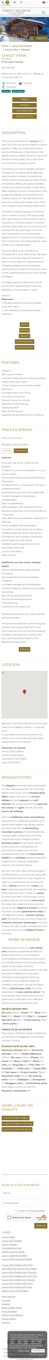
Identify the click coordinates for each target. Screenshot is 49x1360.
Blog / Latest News (12, 1307)
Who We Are (8, 1296)
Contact (6, 1300)
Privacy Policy (37, 1211)
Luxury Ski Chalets (22, 45)
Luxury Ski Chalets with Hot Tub (19, 1276)
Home (5, 45)
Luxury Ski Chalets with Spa (17, 1287)
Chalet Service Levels (13, 1251)
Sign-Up (41, 1225)
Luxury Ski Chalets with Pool (17, 1265)
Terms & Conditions (12, 1315)
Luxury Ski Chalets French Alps (17, 1123)
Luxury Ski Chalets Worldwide (17, 1129)
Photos (41, 38)
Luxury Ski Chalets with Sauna (18, 1280)
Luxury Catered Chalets (14, 1255)
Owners (6, 1304)
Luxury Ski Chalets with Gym (17, 1283)
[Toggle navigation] (43, 12)
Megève (25, 49)
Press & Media (9, 1311)
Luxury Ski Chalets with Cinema (19, 1272)
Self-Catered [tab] (21, 450)
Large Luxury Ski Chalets (15, 1291)
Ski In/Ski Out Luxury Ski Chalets (19, 1268)
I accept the (31, 1211)
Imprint (6, 1322)
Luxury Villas (8, 1237)
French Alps (11, 49)
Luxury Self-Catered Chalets (17, 1259)
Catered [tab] (6, 450)
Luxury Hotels (9, 1244)
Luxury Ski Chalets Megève (15, 1118)
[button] (44, 2)
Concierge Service (11, 1248)
